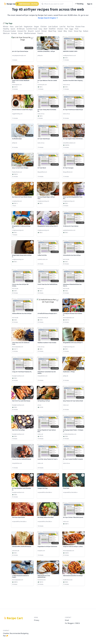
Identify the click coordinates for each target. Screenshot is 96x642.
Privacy (36, 620)
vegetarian (28, 26)
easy (40, 29)
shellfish (52, 29)
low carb (18, 26)
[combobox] (56, 4)
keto (12, 26)
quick (13, 29)
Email (67, 620)
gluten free (80, 26)
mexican (6, 33)
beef (45, 29)
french (40, 33)
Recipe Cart (15, 618)
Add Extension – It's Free (28, 4)
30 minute (21, 29)
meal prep (52, 31)
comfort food (31, 29)
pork (76, 29)
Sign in (89, 4)
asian (20, 33)
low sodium (53, 26)
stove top (78, 31)
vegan (36, 26)
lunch (37, 31)
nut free (70, 26)
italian (85, 31)
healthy (6, 29)
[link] (22, 49)
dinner (44, 31)
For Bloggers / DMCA (72, 623)
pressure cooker (9, 31)
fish (66, 29)
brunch (31, 31)
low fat (62, 26)
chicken (43, 26)
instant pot (22, 31)
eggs (71, 29)
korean (14, 33)
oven (70, 31)
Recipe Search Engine (47, 18)
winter (5, 26)
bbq (65, 31)
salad (60, 31)
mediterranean (30, 33)
